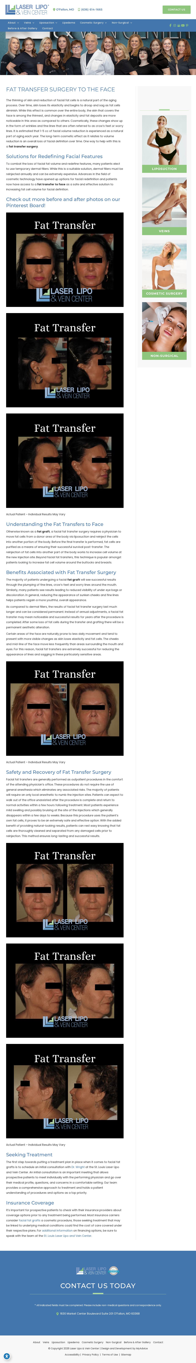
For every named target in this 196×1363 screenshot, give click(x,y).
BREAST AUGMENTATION (164, 263)
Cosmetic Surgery (92, 1342)
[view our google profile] (179, 25)
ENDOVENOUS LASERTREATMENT (164, 214)
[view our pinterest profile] (187, 25)
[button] (177, 10)
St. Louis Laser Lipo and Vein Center (67, 1236)
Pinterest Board (25, 205)
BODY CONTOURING (164, 333)
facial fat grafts (29, 1220)
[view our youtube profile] (183, 25)
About (36, 1342)
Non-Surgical (113, 1342)
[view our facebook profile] (170, 25)
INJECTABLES (164, 325)
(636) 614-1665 (92, 9)
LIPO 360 (164, 138)
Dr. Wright (78, 1167)
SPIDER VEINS (164, 205)
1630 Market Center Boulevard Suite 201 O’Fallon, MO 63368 (100, 1313)
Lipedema (73, 1342)
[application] (17, 22)
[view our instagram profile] (175, 25)
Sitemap (126, 1354)
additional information (57, 1230)
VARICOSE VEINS (164, 198)
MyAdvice (142, 1348)
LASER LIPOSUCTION (164, 146)
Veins (46, 1342)
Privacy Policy (90, 1354)
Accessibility (72, 1354)
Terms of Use (110, 1354)
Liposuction (58, 1342)
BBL (164, 270)
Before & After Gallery (137, 1342)
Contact (158, 1342)
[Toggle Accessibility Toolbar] (6, 1356)
